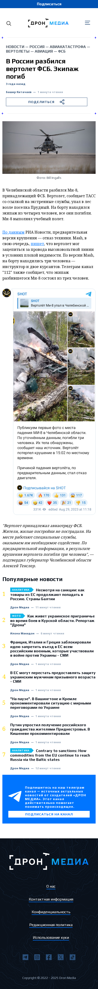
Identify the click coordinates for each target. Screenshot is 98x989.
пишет (37, 243)
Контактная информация (51, 899)
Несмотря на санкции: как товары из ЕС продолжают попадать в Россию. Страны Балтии (47, 594)
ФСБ (62, 51)
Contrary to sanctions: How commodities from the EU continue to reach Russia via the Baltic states (50, 755)
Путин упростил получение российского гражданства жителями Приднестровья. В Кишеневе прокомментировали (50, 729)
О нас (50, 886)
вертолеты (17, 51)
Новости (15, 46)
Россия (36, 46)
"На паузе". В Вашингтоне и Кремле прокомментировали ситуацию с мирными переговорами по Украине (50, 703)
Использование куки (51, 937)
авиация (44, 51)
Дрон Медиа (19, 607)
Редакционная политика (51, 925)
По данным (13, 232)
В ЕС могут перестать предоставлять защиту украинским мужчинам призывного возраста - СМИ (53, 677)
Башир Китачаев (18, 92)
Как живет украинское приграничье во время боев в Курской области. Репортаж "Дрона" (52, 620)
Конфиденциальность (51, 912)
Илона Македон (22, 633)
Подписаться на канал (49, 814)
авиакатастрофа (68, 46)
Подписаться (49, 4)
